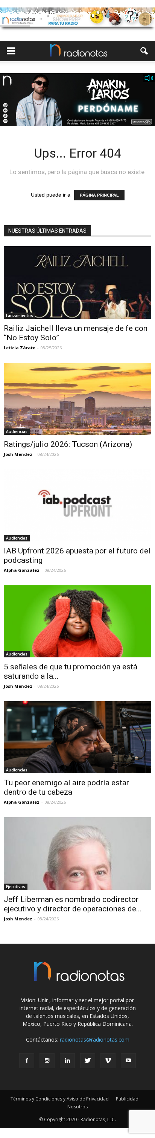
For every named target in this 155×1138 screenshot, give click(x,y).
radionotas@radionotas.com (94, 1039)
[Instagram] (47, 1060)
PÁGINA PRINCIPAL (99, 195)
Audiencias (16, 431)
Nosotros (77, 1106)
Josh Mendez (18, 454)
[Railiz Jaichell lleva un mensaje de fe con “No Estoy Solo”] (77, 282)
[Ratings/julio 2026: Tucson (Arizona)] (77, 399)
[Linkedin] (67, 1060)
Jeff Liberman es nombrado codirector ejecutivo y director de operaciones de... (73, 904)
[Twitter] (87, 1060)
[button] (144, 51)
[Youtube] (128, 1060)
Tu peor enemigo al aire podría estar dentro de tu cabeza (66, 787)
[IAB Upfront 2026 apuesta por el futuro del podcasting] (77, 505)
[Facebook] (26, 1060)
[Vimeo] (107, 1060)
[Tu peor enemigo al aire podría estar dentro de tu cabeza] (77, 737)
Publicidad (127, 1099)
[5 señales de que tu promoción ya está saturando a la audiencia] (77, 621)
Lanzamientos (19, 315)
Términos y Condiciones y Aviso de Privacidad (60, 1099)
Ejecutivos (15, 886)
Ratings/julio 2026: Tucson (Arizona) (68, 444)
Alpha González (22, 570)
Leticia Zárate (19, 347)
